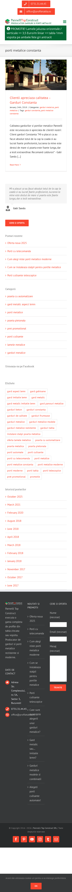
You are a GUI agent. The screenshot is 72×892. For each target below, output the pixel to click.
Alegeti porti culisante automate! (35, 793)
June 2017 (13, 585)
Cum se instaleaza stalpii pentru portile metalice (34, 267)
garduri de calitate (17, 415)
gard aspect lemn (16, 391)
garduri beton (14, 409)
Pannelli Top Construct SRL (45, 828)
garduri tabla (47, 427)
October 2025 (15, 496)
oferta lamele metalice (19, 440)
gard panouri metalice (51, 403)
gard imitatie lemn (17, 397)
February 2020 (15, 512)
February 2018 (15, 553)
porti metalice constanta (20, 464)
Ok (36, 886)
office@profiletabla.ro (16, 714)
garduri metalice (47, 107)
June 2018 (13, 528)
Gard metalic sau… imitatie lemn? (34, 748)
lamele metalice (16, 344)
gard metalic (38, 397)
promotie (35, 476)
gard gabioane (38, 391)
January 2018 (14, 561)
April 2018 (13, 537)
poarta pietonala (16, 320)
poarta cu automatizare (20, 296)
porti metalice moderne (50, 464)
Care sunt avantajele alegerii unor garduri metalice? (35, 721)
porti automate (15, 452)
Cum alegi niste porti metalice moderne (29, 259)
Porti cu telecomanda (19, 251)
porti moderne (15, 470)
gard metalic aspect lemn (21, 304)
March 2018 (13, 545)
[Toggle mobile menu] (65, 22)
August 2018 (14, 520)
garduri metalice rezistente (21, 427)
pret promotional (16, 328)
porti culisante (15, 336)
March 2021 (13, 504)
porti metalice (15, 312)
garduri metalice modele (42, 421)
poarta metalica (15, 446)
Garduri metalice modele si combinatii (35, 772)
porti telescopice (52, 470)
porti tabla (32, 470)
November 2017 (16, 569)
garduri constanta (32, 110)
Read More (14, 164)
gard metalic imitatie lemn (21, 403)
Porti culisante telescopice (22, 275)
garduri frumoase (40, 415)
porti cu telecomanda (18, 458)
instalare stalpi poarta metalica (23, 434)
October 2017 (15, 577)
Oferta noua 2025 (17, 243)
